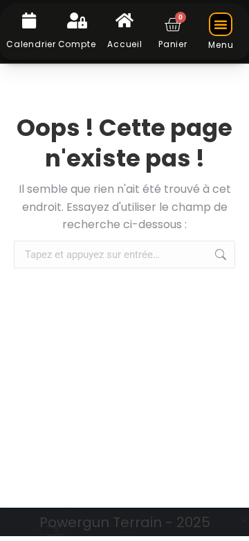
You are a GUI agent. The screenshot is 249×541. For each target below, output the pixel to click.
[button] (220, 24)
